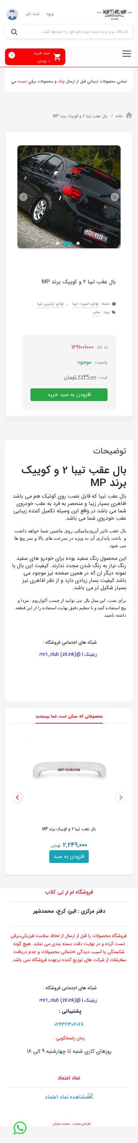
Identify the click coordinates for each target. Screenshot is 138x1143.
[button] (23, 197)
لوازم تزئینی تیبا (50, 303)
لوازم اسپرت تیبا (85, 303)
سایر (96, 312)
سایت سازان (61, 1123)
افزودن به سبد (69, 856)
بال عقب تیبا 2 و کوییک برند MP (81, 116)
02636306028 (69, 1024)
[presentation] (121, 797)
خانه (119, 116)
